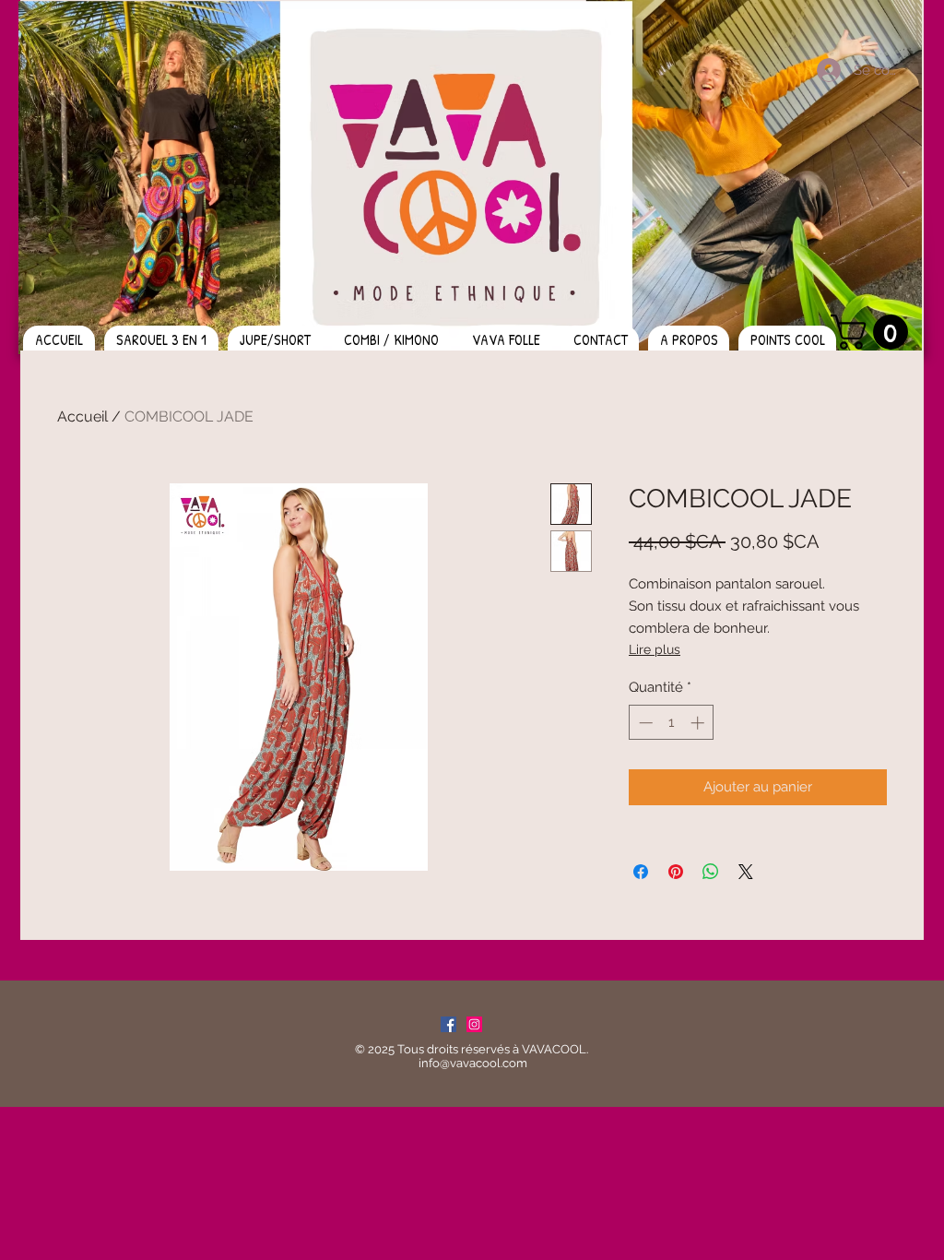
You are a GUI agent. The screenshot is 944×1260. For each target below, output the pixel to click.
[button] (873, 332)
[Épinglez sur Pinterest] (676, 872)
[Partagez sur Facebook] (641, 872)
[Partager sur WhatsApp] (711, 872)
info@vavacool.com (473, 1063)
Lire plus (654, 649)
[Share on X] (746, 872)
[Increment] (699, 723)
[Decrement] (643, 723)
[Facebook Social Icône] (448, 1024)
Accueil (82, 416)
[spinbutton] (671, 723)
